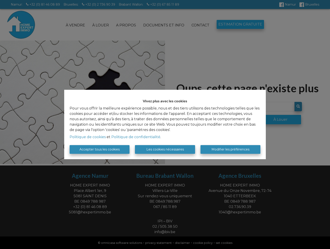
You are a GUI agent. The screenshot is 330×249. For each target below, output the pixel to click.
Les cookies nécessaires (165, 149)
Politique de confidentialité (135, 137)
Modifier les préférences (230, 149)
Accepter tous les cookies (99, 149)
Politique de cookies (88, 137)
